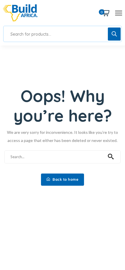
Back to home (65, 179)
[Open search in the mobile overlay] (62, 34)
